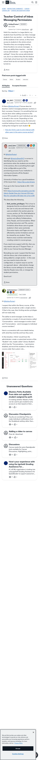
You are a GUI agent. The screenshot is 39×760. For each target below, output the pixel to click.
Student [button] (18, 79)
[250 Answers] (13, 292)
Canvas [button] (5, 79)
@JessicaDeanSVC (17, 158)
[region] (18, 744)
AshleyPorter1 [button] (13, 24)
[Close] (33, 732)
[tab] (6, 85)
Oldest (11, 91)
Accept (18, 748)
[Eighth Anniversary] (28, 146)
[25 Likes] (27, 101)
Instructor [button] (25, 79)
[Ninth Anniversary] (11, 292)
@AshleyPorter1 (13, 106)
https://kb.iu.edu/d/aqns (26, 182)
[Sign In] (36, 2)
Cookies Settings (18, 754)
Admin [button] (11, 79)
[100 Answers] (31, 146)
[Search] (32, 2)
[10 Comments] (34, 146)
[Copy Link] (31, 29)
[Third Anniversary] (24, 101)
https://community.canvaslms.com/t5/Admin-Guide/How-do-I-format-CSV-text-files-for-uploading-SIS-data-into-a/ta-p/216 (19, 193)
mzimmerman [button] (12, 290)
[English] (11, 2)
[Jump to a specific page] (35, 95)
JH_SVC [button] (10, 100)
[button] (6, 25)
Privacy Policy (18, 743)
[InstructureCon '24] (8, 292)
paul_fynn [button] (12, 146)
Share (6, 70)
